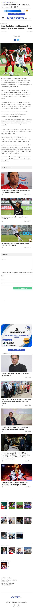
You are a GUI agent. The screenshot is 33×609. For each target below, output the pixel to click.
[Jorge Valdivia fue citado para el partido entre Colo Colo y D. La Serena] (16, 233)
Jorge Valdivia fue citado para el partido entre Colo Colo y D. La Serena (15, 244)
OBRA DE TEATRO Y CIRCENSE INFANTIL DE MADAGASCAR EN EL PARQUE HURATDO (15, 484)
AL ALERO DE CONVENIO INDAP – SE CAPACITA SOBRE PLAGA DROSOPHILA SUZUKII (16, 428)
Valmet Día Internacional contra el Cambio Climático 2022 (15, 374)
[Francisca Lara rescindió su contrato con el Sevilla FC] (16, 206)
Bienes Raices (14, 2)
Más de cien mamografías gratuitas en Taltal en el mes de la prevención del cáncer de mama (16, 401)
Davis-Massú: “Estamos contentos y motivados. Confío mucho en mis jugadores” (16, 191)
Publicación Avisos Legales (6, 2)
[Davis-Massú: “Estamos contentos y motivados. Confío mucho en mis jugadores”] (16, 180)
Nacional (28, 377)
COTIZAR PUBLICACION (16, 14)
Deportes (3, 23)
